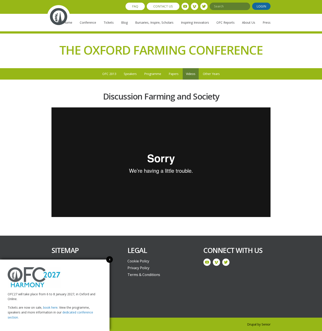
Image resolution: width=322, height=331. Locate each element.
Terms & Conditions (143, 274)
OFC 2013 (109, 74)
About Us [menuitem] (248, 22)
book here (50, 307)
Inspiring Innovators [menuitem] (195, 22)
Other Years (211, 74)
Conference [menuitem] (88, 22)
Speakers (130, 74)
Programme (152, 74)
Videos (190, 74)
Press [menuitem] (267, 22)
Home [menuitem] (68, 22)
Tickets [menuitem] (109, 22)
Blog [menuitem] (124, 22)
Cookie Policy (138, 261)
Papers (174, 74)
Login (261, 6)
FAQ (135, 6)
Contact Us (163, 6)
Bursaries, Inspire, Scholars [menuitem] (154, 22)
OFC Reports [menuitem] (225, 22)
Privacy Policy (138, 267)
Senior (266, 324)
